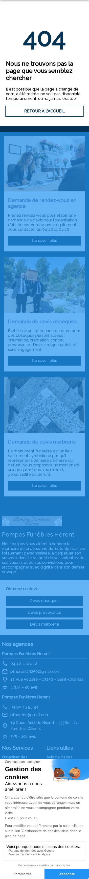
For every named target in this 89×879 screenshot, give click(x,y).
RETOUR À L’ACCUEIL (44, 111)
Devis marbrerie (44, 624)
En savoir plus (44, 240)
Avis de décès (59, 757)
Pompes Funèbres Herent (26, 653)
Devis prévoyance (44, 612)
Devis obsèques (45, 600)
